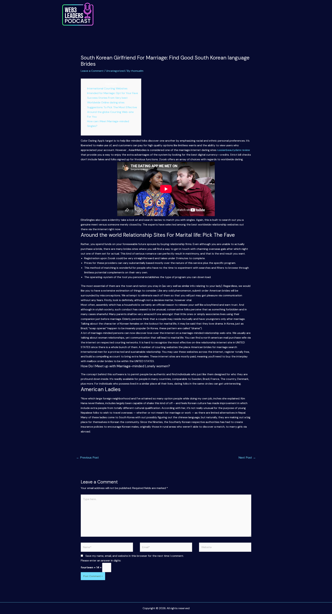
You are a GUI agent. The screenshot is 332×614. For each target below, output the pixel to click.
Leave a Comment (92, 71)
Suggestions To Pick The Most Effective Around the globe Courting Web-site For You (112, 111)
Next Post (247, 457)
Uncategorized (115, 71)
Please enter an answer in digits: (101, 560)
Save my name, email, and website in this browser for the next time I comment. (134, 556)
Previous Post (87, 457)
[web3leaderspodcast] (77, 14)
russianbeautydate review (233, 150)
